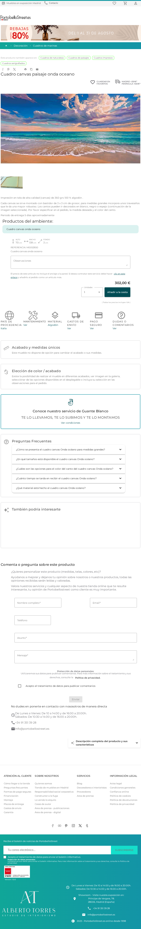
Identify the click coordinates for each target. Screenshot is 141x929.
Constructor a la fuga (46, 796)
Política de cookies (120, 796)
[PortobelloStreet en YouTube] (60, 825)
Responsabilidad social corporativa (54, 791)
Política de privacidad (122, 804)
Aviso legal (116, 783)
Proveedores (84, 791)
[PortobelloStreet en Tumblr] (87, 825)
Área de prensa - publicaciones (52, 808)
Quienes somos (43, 783)
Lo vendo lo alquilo (45, 800)
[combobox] (92, 292)
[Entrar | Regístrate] (136, 3)
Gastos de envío (12, 808)
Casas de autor (43, 804)
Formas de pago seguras (17, 791)
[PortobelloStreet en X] (80, 825)
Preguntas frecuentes (16, 787)
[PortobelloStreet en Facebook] (53, 825)
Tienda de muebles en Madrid (51, 787)
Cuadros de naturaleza (52, 57)
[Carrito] (125, 3)
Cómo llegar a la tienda (17, 783)
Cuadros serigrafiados (13, 63)
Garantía (8, 812)
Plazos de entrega (14, 804)
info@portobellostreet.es (32, 728)
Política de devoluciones (123, 800)
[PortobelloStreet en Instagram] (73, 825)
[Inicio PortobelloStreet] (15, 20)
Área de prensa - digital (48, 812)
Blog (79, 783)
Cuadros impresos (103, 57)
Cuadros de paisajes (78, 57)
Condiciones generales (122, 787)
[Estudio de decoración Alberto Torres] (29, 916)
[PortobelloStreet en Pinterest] (67, 825)
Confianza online (119, 791)
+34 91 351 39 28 (25, 722)
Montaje (8, 800)
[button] (68, 449)
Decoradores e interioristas (92, 787)
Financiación (11, 796)
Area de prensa (85, 796)
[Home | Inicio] (5, 46)
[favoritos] (114, 3)
